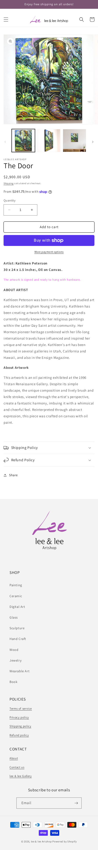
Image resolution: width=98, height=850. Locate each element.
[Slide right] (93, 142)
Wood (14, 650)
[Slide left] (5, 142)
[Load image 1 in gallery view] (23, 140)
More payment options (49, 252)
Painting (16, 585)
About (14, 758)
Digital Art (17, 607)
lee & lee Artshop (41, 841)
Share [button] (13, 475)
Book (13, 682)
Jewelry (15, 660)
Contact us (17, 767)
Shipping (9, 183)
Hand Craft (18, 639)
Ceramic (16, 596)
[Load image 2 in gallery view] (49, 140)
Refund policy (19, 735)
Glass (14, 617)
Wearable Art (19, 671)
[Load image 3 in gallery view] (74, 140)
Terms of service (21, 708)
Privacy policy (19, 717)
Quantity (9, 200)
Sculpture (17, 628)
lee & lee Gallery (21, 776)
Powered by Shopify (64, 841)
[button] (6, 19)
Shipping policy (20, 726)
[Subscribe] (76, 803)
